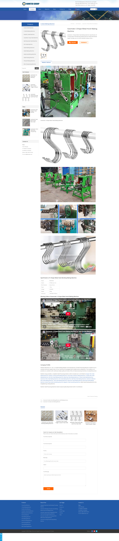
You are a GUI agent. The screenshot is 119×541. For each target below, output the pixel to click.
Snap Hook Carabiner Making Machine (76, 375)
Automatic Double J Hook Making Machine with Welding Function (55, 400)
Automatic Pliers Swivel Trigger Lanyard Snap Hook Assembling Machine (62, 422)
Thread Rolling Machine (29, 60)
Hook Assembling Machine (30, 54)
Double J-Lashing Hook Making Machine (58, 375)
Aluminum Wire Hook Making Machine (49, 378)
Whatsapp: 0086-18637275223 (81, 3)
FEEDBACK (84, 42)
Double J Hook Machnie (29, 34)
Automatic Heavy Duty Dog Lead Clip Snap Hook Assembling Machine (76, 423)
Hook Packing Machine (29, 57)
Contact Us (62, 9)
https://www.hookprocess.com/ (81, 5)
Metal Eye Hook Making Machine (71, 377)
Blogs (70, 9)
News (54, 9)
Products (32, 9)
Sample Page (62, 511)
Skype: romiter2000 (91, 5)
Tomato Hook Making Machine (86, 377)
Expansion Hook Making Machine (75, 380)
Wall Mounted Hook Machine (30, 41)
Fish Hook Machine (28, 44)
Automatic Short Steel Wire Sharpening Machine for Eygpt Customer (34, 131)
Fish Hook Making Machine (65, 378)
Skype (96, 531)
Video (39, 9)
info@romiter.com (93, 3)
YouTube (94, 531)
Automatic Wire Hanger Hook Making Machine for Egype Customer (34, 112)
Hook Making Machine (29, 51)
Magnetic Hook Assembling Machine (71, 382)
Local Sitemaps (46, 531)
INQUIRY (73, 42)
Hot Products (78, 23)
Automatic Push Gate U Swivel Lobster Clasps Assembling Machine (90, 423)
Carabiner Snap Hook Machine (31, 37)
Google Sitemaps (39, 531)
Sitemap (61, 512)
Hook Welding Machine (29, 47)
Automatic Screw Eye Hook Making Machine (51, 401)
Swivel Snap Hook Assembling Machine (54, 382)
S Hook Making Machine (47, 24)
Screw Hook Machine (28, 27)
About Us (47, 9)
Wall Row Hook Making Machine (79, 378)
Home (25, 9)
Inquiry (61, 509)
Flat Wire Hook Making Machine (56, 377)
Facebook (92, 531)
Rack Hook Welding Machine (60, 380)
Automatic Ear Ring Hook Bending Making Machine (47, 422)
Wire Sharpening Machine (30, 64)
